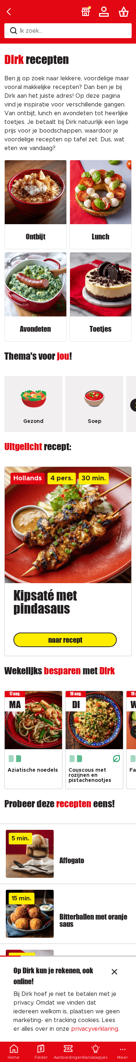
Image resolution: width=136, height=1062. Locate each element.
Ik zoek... (31, 31)
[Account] (105, 12)
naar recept (65, 639)
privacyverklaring (94, 1029)
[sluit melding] (114, 972)
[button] (85, 11)
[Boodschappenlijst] (125, 12)
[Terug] (8, 11)
